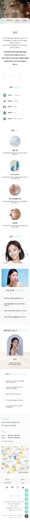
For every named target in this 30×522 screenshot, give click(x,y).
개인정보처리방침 (7, 482)
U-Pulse (25, 20)
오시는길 (22, 482)
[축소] (26, 459)
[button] (27, 349)
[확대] (26, 457)
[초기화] (26, 462)
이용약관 (22, 479)
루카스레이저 (9, 20)
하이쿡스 (18, 20)
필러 (2, 20)
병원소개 (7, 479)
